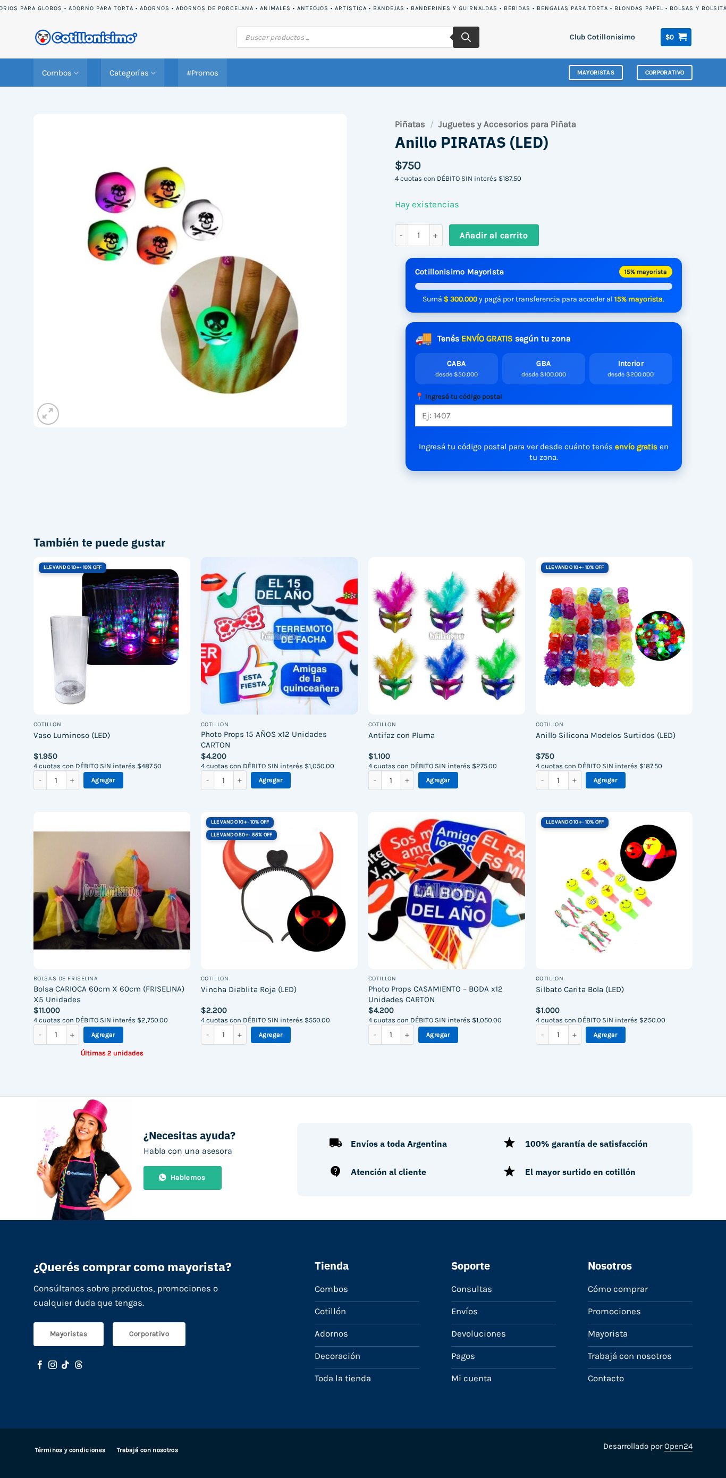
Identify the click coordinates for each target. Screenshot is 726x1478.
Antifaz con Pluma (401, 735)
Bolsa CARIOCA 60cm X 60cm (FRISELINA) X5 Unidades (108, 994)
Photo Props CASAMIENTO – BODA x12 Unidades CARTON (435, 994)
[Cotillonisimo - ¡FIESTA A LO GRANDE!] (86, 37)
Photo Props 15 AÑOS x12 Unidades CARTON (264, 739)
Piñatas (410, 124)
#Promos (202, 73)
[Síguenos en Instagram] (52, 1365)
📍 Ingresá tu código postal (458, 396)
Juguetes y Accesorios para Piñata (507, 124)
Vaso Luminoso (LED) (71, 735)
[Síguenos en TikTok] (65, 1365)
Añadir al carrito (494, 235)
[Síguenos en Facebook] (40, 1365)
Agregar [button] (103, 780)
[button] (676, 37)
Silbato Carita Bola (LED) (580, 989)
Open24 (678, 1446)
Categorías (129, 73)
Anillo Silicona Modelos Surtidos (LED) (606, 735)
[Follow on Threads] (78, 1365)
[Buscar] (466, 37)
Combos (57, 73)
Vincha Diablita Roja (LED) (249, 989)
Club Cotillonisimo (602, 36)
